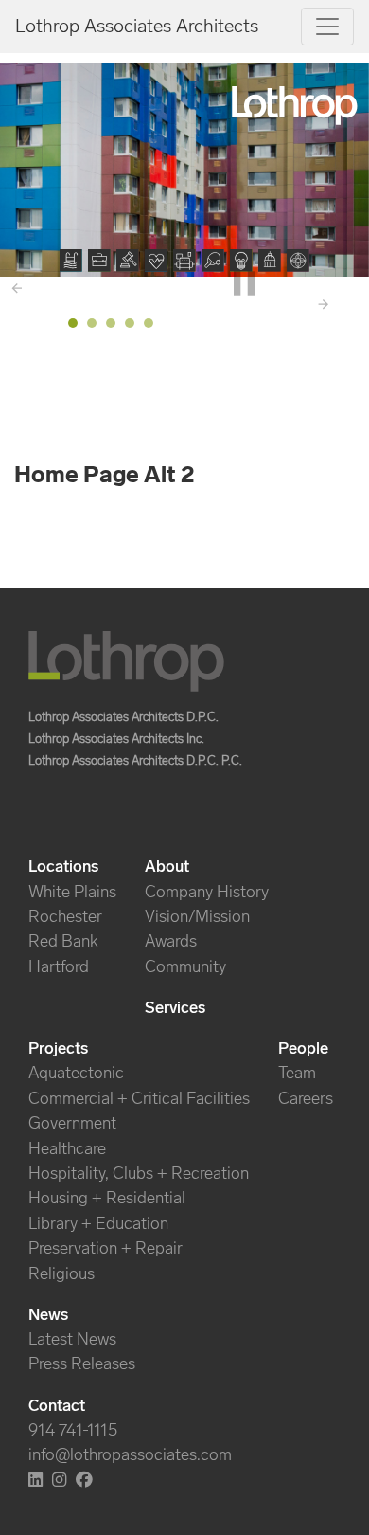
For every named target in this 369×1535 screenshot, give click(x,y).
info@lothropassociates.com (130, 1454)
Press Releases (81, 1363)
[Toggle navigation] (327, 26)
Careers (305, 1098)
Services (175, 1007)
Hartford (58, 966)
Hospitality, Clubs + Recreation (138, 1173)
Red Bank (63, 940)
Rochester (65, 916)
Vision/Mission (197, 916)
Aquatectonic (76, 1072)
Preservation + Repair (105, 1247)
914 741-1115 (72, 1429)
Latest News (72, 1338)
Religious (61, 1273)
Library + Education (98, 1223)
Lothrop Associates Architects (136, 25)
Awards (171, 940)
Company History (207, 891)
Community (185, 966)
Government (72, 1122)
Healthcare (67, 1148)
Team (297, 1072)
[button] (71, 260)
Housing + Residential (106, 1197)
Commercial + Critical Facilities (139, 1098)
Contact (56, 1405)
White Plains (72, 891)
